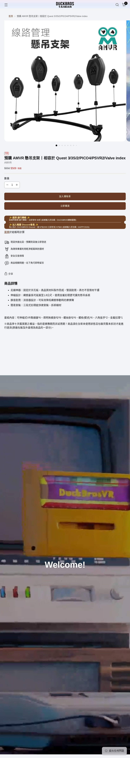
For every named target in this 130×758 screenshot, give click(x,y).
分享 (10, 274)
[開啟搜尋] (117, 5)
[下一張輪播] (123, 364)
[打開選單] (6, 5)
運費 (6, 232)
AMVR (8, 162)
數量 (6, 178)
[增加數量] (17, 185)
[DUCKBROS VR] (65, 4)
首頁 (11, 16)
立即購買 (65, 206)
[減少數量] (7, 185)
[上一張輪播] (115, 364)
